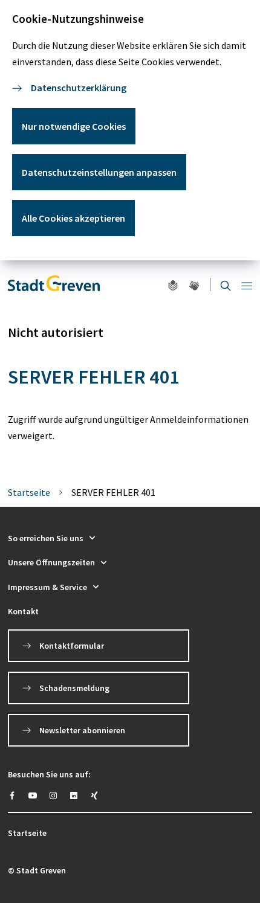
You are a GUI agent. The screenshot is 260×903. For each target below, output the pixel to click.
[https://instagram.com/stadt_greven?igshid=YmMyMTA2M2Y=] (53, 795)
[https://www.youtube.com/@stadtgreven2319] (32, 795)
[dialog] (130, 130)
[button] (130, 538)
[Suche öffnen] (225, 285)
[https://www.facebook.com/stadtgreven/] (12, 795)
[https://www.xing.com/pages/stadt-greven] (94, 795)
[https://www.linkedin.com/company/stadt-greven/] (74, 795)
